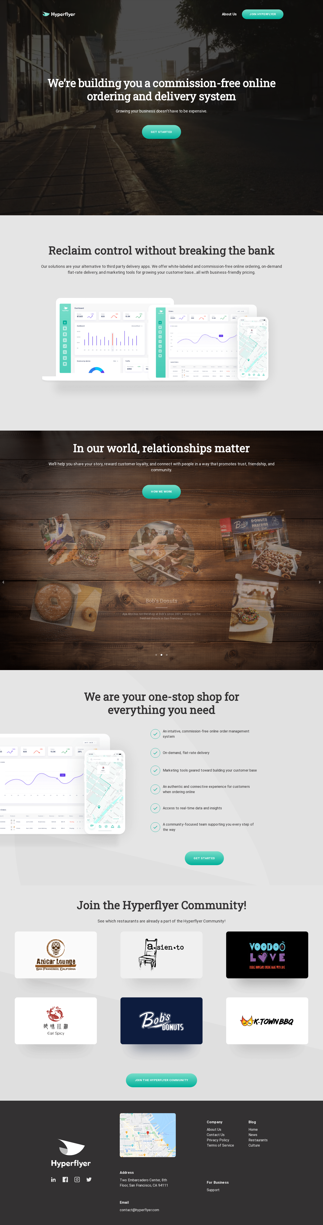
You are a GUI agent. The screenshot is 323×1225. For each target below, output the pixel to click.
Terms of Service (220, 1145)
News (253, 1135)
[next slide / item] (320, 582)
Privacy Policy (218, 1140)
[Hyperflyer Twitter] (89, 1179)
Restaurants (258, 1140)
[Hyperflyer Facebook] (65, 1179)
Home (253, 1129)
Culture (254, 1145)
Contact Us (216, 1135)
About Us (229, 14)
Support (213, 1190)
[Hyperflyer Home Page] (59, 14)
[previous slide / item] (3, 582)
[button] (156, 655)
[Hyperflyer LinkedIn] (53, 1179)
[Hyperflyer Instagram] (77, 1179)
